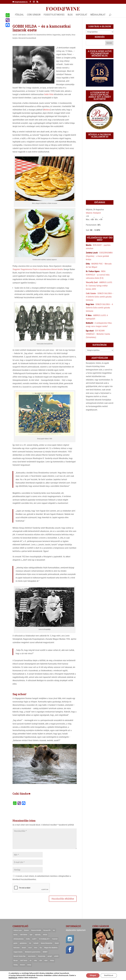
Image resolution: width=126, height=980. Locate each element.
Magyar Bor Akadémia (50, 947)
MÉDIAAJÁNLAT (97, 15)
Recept (16, 960)
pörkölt (56, 956)
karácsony (17, 947)
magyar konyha (18, 952)
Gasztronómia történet (44, 35)
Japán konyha (66, 35)
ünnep (29, 965)
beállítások (13, 978)
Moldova (47, 110)
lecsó (30, 947)
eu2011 (34, 939)
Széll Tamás (23, 960)
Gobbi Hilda (48, 94)
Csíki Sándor (22, 35)
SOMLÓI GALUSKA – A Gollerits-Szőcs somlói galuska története (99, 296)
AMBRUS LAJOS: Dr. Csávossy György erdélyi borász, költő (99, 285)
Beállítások (108, 975)
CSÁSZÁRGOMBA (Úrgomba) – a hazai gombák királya (99, 256)
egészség (37, 934)
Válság (16, 965)
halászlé (35, 943)
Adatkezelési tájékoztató (76, 930)
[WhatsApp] (7, 15)
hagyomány (56, 35)
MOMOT (45, 952)
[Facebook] (7, 25)
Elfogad (93, 975)
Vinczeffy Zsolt (92, 282)
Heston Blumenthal (46, 943)
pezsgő (50, 956)
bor (54, 930)
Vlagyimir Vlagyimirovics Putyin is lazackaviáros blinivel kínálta (38, 269)
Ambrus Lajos (18, 930)
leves (35, 947)
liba (41, 947)
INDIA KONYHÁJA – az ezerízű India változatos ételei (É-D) (98, 274)
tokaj (35, 960)
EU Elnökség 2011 (44, 939)
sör (31, 960)
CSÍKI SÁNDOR (33, 15)
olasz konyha (32, 956)
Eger (31, 934)
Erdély (28, 939)
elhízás (45, 934)
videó (45, 960)
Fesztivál (54, 939)
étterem (22, 965)
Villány (52, 960)
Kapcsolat (81, 15)
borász (15, 934)
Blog (70, 15)
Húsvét (57, 943)
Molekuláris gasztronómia (32, 952)
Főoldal (19, 15)
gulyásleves (23, 943)
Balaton (26, 930)
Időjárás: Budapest (93, 213)
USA (40, 960)
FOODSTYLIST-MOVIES (54, 15)
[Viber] (7, 20)
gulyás (15, 943)
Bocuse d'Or (47, 930)
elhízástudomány (19, 939)
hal (30, 943)
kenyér (24, 947)
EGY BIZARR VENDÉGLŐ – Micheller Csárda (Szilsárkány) (98, 334)
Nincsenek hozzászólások (27, 38)
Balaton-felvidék (36, 930)
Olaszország (41, 956)
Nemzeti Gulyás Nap (19, 956)
